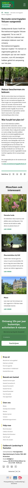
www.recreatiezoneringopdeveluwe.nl (14, 164)
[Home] (2, 12)
